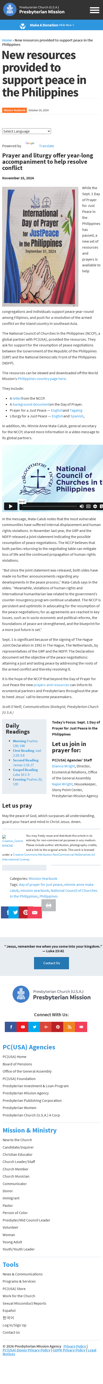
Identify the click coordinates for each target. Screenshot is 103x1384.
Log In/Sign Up (14, 1325)
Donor (8, 1190)
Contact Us (51, 963)
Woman (9, 1234)
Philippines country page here (42, 378)
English (57, 410)
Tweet (14, 909)
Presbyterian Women (19, 1107)
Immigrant (11, 1198)
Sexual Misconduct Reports (24, 1303)
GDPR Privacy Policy (69, 1350)
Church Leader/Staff (19, 1161)
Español (9, 1310)
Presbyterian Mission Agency (26, 1093)
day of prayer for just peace (41, 884)
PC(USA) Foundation (19, 1078)
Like (5, 909)
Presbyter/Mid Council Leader (26, 1220)
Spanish (77, 416)
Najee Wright (62, 784)
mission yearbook (34, 890)
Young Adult (12, 1241)
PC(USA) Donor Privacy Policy (26, 1350)
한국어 (8, 1317)
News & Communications (23, 1274)
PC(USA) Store (14, 1288)
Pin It (24, 909)
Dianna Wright (63, 766)
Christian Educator (18, 1154)
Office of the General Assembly (27, 1071)
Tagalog (76, 410)
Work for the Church (19, 1295)
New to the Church (17, 1139)
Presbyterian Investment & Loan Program (36, 1085)
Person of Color (15, 1212)
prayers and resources (51, 684)
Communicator (15, 1183)
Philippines (49, 896)
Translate (46, 145)
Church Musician (16, 1176)
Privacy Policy (74, 1346)
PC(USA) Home (14, 1056)
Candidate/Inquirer (18, 1147)
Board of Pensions (17, 1064)
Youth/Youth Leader (19, 1249)
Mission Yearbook (14, 110)
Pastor (8, 1205)
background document (31, 404)
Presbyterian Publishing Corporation (32, 1100)
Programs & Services (19, 1281)
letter (17, 398)
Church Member (16, 1169)
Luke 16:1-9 (25, 772)
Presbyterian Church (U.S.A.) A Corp (31, 1115)
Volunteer (10, 1227)
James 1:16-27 (26, 762)
